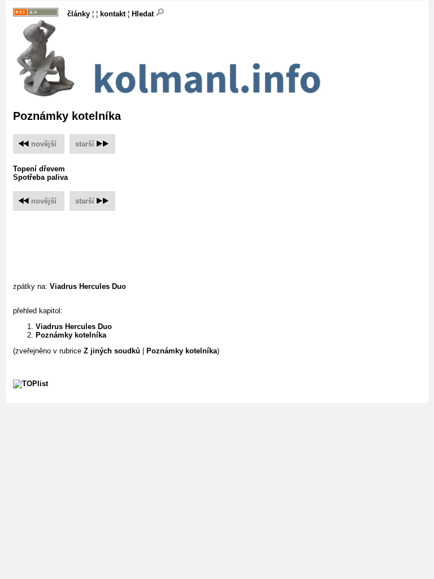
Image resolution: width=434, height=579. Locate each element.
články (78, 14)
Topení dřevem (39, 169)
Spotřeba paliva (40, 177)
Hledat (144, 14)
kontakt (112, 14)
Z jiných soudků (112, 351)
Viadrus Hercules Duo (88, 286)
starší (84, 144)
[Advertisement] (218, 239)
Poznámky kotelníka (71, 335)
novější (43, 144)
